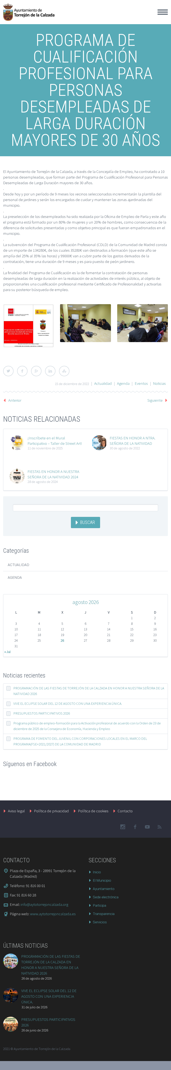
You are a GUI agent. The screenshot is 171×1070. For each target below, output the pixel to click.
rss (159, 827)
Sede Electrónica (140, 17)
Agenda (123, 383)
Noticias (159, 383)
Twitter (8, 371)
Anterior (14, 400)
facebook (135, 827)
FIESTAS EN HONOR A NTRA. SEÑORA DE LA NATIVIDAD (132, 440)
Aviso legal (16, 810)
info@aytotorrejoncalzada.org (44, 904)
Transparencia (103, 914)
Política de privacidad (51, 810)
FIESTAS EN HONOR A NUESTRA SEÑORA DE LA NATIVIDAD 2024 (53, 474)
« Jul (7, 651)
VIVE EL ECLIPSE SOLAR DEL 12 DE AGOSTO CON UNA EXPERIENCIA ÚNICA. (67, 703)
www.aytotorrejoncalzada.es (53, 913)
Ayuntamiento (109, 17)
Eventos (141, 383)
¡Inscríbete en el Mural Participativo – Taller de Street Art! (55, 440)
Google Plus (36, 371)
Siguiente (155, 400)
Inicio (62, 17)
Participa (99, 905)
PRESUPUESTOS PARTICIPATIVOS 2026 (41, 713)
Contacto (125, 810)
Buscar (87, 522)
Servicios (100, 922)
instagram (122, 827)
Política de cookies (93, 810)
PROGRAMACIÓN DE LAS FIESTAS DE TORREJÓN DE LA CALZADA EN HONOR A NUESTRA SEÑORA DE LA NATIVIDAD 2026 (88, 691)
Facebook (22, 371)
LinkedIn (50, 371)
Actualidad (103, 383)
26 (62, 640)
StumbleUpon (64, 371)
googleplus (147, 827)
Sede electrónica (105, 897)
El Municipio (82, 17)
